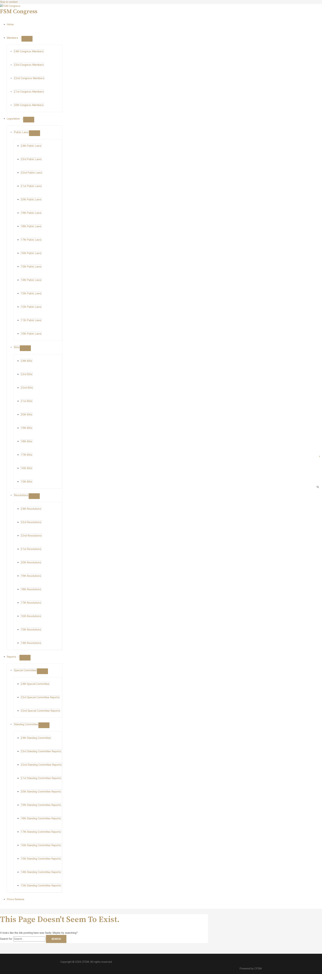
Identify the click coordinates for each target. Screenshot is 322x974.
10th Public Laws (31, 333)
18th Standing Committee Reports (41, 818)
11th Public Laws (31, 320)
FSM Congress (18, 11)
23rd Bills (26, 374)
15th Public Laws (31, 266)
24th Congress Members (28, 51)
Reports (11, 656)
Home (10, 24)
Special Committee (25, 670)
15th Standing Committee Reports (41, 858)
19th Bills (26, 428)
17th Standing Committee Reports (41, 831)
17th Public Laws (31, 239)
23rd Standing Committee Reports (41, 751)
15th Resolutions (31, 629)
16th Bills (26, 468)
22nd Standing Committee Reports (41, 764)
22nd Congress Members (29, 78)
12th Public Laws (31, 306)
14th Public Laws (31, 280)
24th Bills (26, 360)
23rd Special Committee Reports (40, 697)
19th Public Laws (31, 213)
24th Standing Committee (36, 738)
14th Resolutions (31, 643)
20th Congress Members (28, 105)
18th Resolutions (31, 589)
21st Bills (26, 401)
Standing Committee (26, 724)
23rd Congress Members (29, 64)
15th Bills (26, 481)
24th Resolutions (31, 508)
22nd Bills (27, 387)
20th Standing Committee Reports (41, 791)
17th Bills (26, 454)
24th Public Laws (31, 145)
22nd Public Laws (31, 172)
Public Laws (21, 132)
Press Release (15, 899)
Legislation (13, 118)
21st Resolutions (31, 549)
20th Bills (26, 414)
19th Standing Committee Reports (41, 805)
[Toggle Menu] (27, 39)
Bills (16, 347)
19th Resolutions (31, 575)
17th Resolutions (31, 602)
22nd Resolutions (31, 535)
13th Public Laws (31, 293)
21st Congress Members (29, 91)
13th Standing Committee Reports (41, 885)
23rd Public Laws (31, 159)
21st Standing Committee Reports (41, 778)
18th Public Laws (31, 226)
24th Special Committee (35, 684)
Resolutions (21, 495)
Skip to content (9, 2)
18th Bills (26, 441)
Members (12, 37)
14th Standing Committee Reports (41, 872)
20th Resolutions (31, 562)
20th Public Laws (31, 199)
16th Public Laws (31, 253)
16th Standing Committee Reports (41, 845)
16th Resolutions (31, 616)
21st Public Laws (31, 186)
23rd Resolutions (31, 522)
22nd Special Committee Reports (40, 710)
